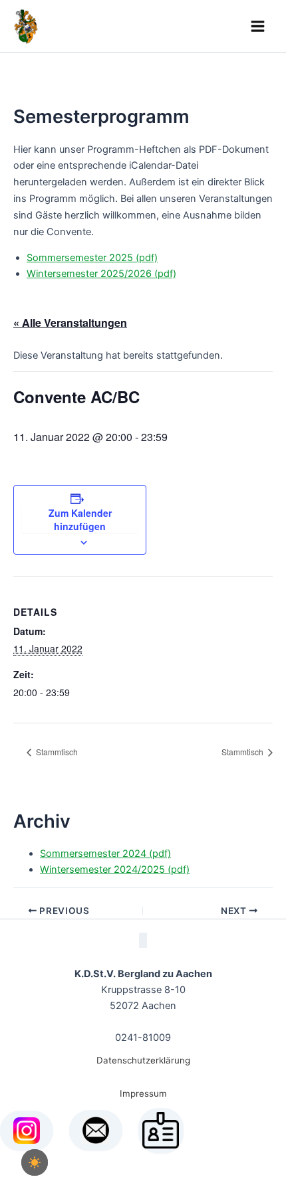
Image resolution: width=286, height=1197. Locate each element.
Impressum (143, 1093)
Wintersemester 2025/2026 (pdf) (101, 274)
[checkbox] (34, 1162)
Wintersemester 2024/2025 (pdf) (115, 869)
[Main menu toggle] (258, 26)
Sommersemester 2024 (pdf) (105, 854)
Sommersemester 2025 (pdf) (92, 258)
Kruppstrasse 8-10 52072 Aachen (143, 990)
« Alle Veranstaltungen (70, 322)
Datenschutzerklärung (143, 1060)
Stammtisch (56, 751)
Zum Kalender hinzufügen (80, 519)
